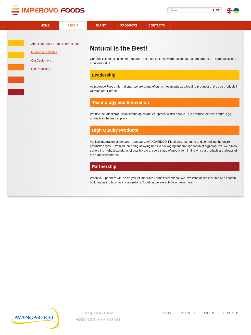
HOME (45, 25)
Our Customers (41, 60)
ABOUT (73, 25)
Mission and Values (44, 52)
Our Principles (40, 69)
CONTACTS (157, 25)
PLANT (101, 25)
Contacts (231, 313)
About (168, 313)
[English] (229, 10)
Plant (185, 313)
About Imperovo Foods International (55, 44)
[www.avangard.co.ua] (36, 319)
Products (207, 313)
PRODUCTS (128, 25)
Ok (217, 10)
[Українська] (236, 10)
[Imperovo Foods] (48, 10)
